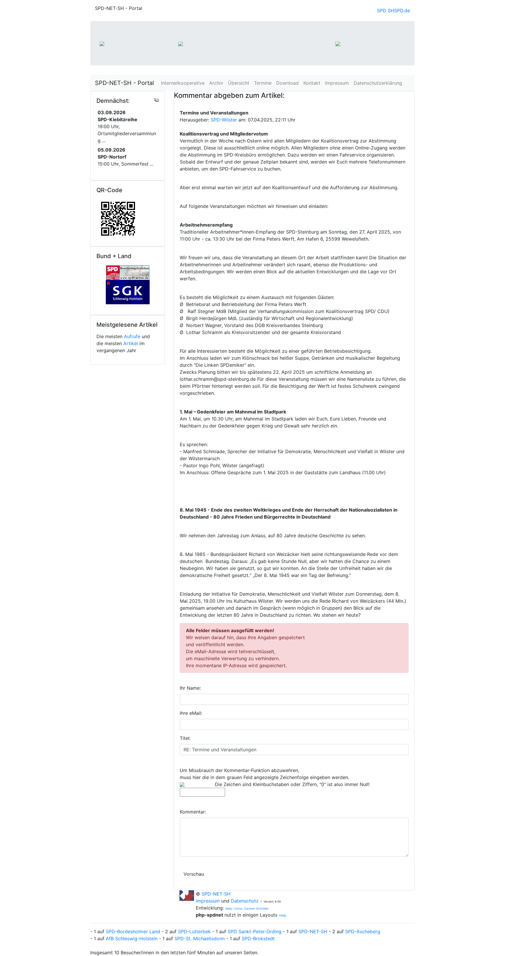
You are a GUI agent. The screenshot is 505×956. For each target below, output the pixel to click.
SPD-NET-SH (216, 894)
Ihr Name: (190, 688)
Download (287, 83)
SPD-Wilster (224, 120)
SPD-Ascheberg (362, 931)
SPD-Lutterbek (194, 931)
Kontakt (311, 83)
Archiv (216, 83)
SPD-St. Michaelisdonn (199, 938)
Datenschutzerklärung (378, 83)
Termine (262, 83)
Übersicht (238, 83)
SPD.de (402, 10)
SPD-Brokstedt (258, 938)
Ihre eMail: (191, 713)
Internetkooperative (183, 83)
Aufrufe (132, 336)
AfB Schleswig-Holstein (132, 938)
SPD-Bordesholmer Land (133, 931)
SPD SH (385, 10)
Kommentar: (193, 812)
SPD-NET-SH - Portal (124, 82)
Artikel (130, 343)
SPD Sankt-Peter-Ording (254, 931)
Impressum (337, 83)
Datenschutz (245, 901)
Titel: (185, 738)
